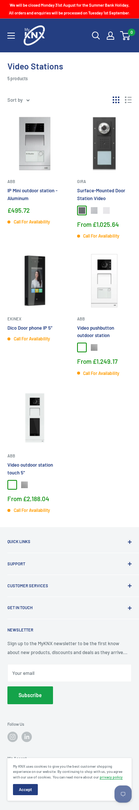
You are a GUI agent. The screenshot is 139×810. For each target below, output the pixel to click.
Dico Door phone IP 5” (29, 328)
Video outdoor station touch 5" (30, 468)
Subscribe (30, 695)
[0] (125, 35)
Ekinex (14, 318)
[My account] (110, 36)
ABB (11, 181)
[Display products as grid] (116, 100)
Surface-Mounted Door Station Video (101, 194)
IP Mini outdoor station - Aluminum (32, 194)
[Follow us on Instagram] (12, 737)
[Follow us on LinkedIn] (26, 737)
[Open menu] (11, 36)
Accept (25, 789)
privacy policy (111, 777)
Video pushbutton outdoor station (95, 331)
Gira (81, 181)
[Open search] (96, 36)
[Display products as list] (128, 100)
